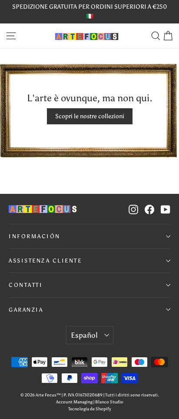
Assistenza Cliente (45, 260)
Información (34, 236)
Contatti (26, 285)
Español (84, 335)
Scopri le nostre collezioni (89, 116)
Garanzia (26, 309)
